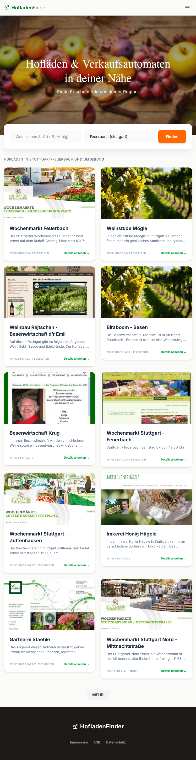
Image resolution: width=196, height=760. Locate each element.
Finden (172, 136)
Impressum (79, 742)
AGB (96, 742)
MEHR (98, 694)
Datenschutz (116, 742)
